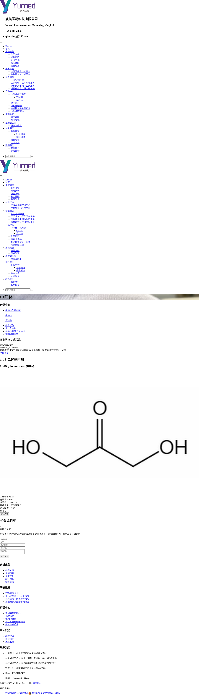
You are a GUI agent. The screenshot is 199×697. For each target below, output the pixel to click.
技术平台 (9, 68)
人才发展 (15, 142)
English (8, 46)
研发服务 (9, 77)
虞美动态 (9, 114)
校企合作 (15, 140)
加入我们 (9, 128)
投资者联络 (16, 125)
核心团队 (15, 63)
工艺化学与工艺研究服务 (23, 83)
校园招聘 (20, 137)
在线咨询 (4, 514)
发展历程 (15, 57)
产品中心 (9, 91)
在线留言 (15, 151)
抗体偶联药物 (17, 111)
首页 (7, 49)
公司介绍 (15, 54)
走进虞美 (9, 51)
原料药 (19, 100)
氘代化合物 (16, 105)
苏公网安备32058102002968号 (46, 693)
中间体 (19, 97)
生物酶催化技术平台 (20, 74)
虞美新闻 (15, 117)
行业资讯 (15, 120)
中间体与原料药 (18, 94)
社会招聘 (20, 134)
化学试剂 (15, 103)
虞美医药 (37, 683)
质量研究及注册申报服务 (23, 88)
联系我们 (9, 145)
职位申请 (15, 131)
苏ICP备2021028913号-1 (16, 693)
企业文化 (15, 60)
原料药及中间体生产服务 (23, 86)
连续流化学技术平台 (20, 71)
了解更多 (4, 353)
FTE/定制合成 (17, 80)
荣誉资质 (15, 66)
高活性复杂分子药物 (20, 108)
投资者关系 (10, 123)
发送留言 (4, 556)
